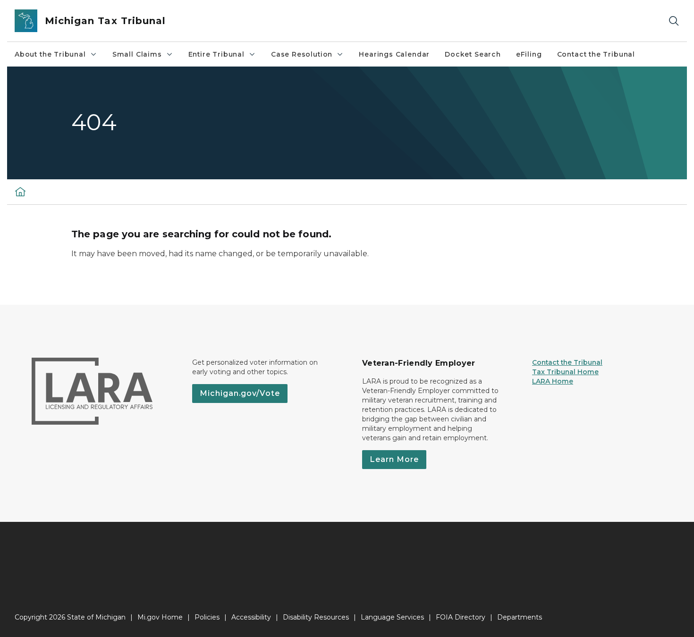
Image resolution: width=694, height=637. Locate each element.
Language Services (392, 617)
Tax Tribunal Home (565, 372)
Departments (519, 617)
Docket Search (473, 54)
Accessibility (251, 617)
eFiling (529, 54)
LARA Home (552, 381)
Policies (207, 617)
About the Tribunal (50, 54)
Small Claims (137, 54)
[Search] (673, 21)
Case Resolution (301, 54)
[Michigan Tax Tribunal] (20, 191)
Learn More (394, 459)
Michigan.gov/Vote (240, 393)
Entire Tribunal (216, 54)
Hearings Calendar (394, 54)
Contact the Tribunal (596, 54)
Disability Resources (316, 617)
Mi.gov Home (160, 617)
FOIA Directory (460, 617)
